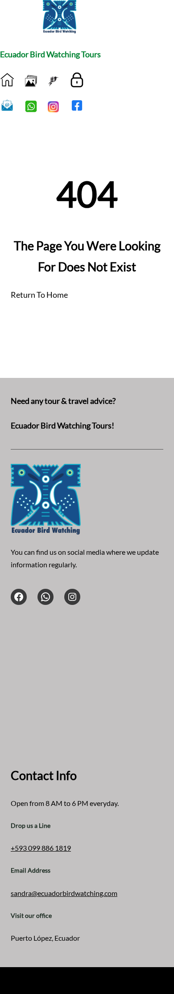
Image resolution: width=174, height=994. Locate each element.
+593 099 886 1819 (41, 848)
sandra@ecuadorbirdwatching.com (64, 893)
